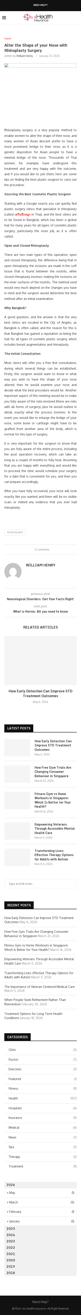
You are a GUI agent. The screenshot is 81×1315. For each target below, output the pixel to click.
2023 (10, 1241)
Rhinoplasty (15, 532)
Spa (43, 1147)
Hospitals (43, 1108)
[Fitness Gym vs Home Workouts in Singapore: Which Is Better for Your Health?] (17, 800)
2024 (10, 1234)
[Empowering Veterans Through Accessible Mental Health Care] (17, 831)
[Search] (77, 17)
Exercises (43, 1069)
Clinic (43, 1050)
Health (43, 1098)
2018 (10, 1272)
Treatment (43, 1166)
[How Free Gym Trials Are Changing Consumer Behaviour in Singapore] (17, 774)
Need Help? (40, 5)
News (43, 1137)
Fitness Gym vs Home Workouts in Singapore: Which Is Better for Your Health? (53, 800)
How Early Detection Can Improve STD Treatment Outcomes (40, 693)
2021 (10, 1253)
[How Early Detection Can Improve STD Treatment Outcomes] (40, 660)
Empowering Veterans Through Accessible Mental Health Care (55, 828)
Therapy (43, 1157)
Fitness (43, 1088)
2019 (10, 1266)
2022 (10, 1247)
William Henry (24, 56)
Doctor (43, 1059)
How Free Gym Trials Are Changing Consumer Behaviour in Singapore (53, 771)
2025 (10, 1228)
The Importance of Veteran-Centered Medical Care (39, 987)
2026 (10, 1184)
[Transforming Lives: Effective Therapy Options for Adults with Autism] (17, 857)
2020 (10, 1260)
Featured (43, 1079)
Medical (43, 1127)
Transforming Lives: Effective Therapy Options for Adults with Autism (54, 855)
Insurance (43, 1118)
